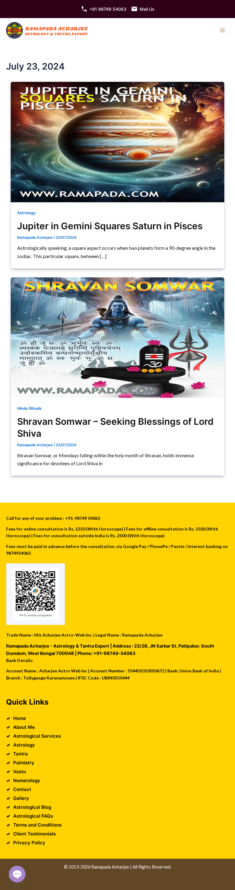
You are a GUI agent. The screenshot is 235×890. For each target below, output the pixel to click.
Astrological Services (37, 736)
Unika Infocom (90, 874)
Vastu (19, 771)
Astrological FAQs (33, 816)
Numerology (26, 780)
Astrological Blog (32, 807)
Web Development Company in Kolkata (148, 874)
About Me (24, 727)
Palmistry (23, 763)
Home (19, 718)
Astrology (26, 213)
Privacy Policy (29, 843)
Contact (22, 789)
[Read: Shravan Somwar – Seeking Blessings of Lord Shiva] (118, 337)
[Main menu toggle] (222, 30)
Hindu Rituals (29, 408)
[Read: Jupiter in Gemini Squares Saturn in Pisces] (118, 142)
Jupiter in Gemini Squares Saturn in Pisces (110, 225)
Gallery (21, 798)
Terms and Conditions (37, 825)
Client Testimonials (34, 834)
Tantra (20, 754)
